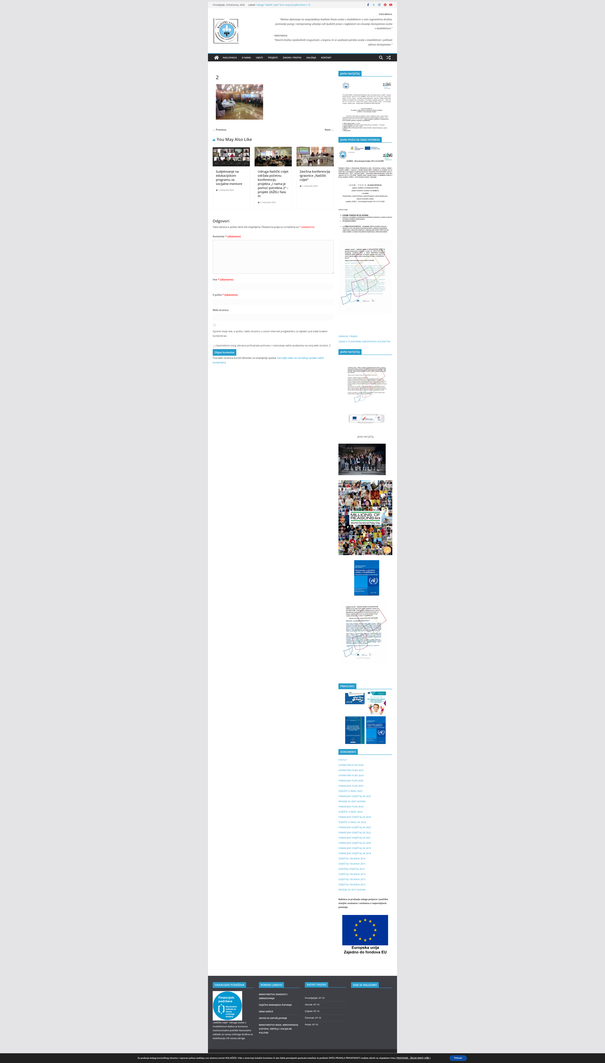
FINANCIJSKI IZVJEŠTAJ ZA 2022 (354, 832)
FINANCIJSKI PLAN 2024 (350, 806)
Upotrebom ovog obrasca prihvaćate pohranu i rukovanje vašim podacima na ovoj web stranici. (273, 345)
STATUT (342, 759)
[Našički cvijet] (216, 57)
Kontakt (326, 57)
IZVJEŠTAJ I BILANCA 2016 (351, 858)
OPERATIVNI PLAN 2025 (350, 770)
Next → (329, 129)
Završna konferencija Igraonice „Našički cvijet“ (315, 175)
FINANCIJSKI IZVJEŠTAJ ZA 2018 (354, 853)
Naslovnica (230, 57)
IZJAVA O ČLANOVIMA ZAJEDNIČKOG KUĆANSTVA (364, 341)
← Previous (219, 129)
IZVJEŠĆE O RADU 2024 (350, 811)
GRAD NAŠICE (266, 1011)
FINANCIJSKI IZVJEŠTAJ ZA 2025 (354, 796)
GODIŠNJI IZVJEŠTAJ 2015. (351, 868)
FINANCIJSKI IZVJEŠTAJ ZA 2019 (354, 848)
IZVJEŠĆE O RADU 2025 (350, 790)
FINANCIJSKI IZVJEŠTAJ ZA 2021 (354, 837)
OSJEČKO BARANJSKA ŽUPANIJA (275, 1004)
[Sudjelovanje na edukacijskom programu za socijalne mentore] (231, 149)
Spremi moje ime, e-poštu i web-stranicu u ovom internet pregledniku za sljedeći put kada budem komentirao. (270, 334)
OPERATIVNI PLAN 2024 (350, 775)
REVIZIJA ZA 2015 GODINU (352, 889)
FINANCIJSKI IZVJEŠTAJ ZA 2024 (354, 816)
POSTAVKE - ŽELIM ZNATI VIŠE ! (413, 1058)
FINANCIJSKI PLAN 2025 (350, 785)
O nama (246, 57)
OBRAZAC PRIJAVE (347, 336)
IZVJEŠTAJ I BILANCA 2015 (351, 863)
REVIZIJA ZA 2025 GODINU (352, 801)
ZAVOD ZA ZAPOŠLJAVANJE (273, 1018)
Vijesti (259, 57)
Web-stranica (220, 310)
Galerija (311, 57)
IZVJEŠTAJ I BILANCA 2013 (351, 879)
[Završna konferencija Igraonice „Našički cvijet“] (315, 149)
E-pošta (225, 295)
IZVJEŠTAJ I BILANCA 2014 (351, 874)
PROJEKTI (273, 57)
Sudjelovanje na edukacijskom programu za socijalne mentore (229, 177)
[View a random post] (388, 57)
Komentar (227, 236)
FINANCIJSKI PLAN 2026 (350, 780)
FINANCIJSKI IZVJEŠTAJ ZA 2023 (354, 827)
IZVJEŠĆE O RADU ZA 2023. (352, 822)
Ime (223, 279)
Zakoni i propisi (292, 57)
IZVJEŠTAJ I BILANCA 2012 (351, 884)
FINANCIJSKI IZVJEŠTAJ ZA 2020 (354, 842)
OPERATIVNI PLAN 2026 (350, 764)
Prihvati (458, 1058)
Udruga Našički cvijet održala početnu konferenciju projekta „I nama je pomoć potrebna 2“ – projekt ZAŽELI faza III (273, 183)
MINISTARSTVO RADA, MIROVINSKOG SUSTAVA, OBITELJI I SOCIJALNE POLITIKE (278, 1028)
